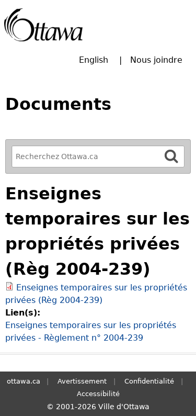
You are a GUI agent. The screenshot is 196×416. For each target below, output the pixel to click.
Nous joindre (156, 60)
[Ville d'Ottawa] (43, 25)
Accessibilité (98, 394)
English (93, 60)
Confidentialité (149, 381)
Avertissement (82, 381)
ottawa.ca (23, 381)
